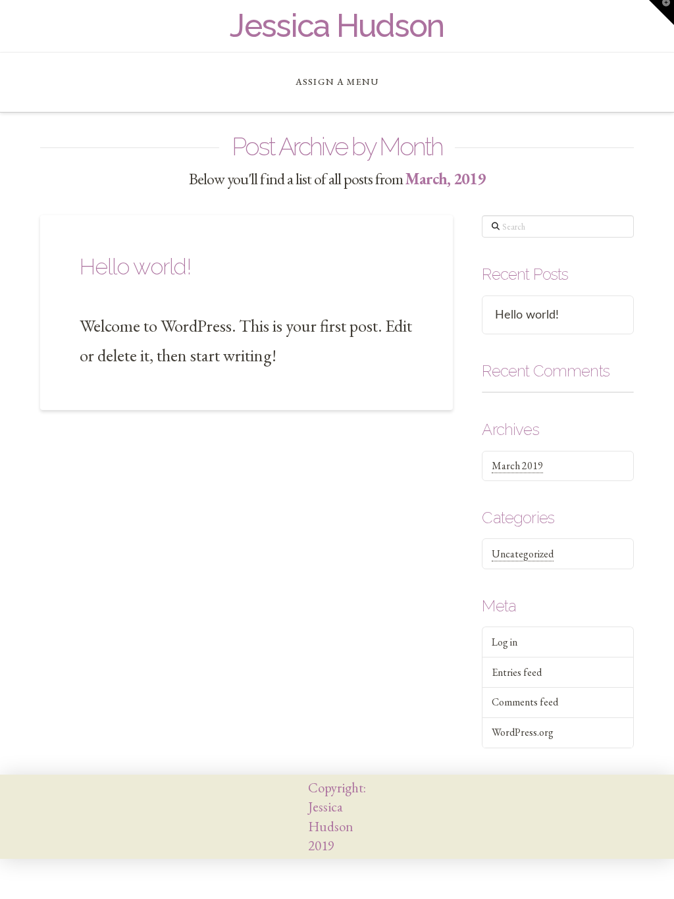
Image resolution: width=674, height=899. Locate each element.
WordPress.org (523, 732)
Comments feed (525, 702)
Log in (504, 642)
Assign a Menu (337, 82)
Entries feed (517, 672)
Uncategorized (523, 554)
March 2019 (517, 466)
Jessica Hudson (337, 25)
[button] (661, 12)
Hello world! (135, 266)
